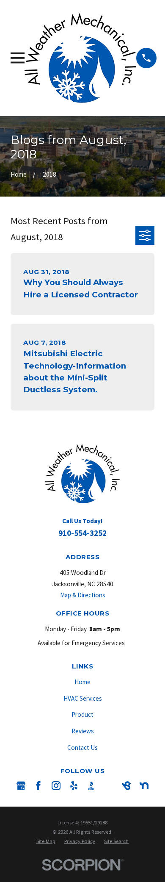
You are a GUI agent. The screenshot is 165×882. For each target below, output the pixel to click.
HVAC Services (82, 698)
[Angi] (108, 785)
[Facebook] (38, 785)
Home (82, 682)
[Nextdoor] (144, 785)
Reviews (83, 731)
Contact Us (82, 747)
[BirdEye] (126, 785)
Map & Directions (82, 595)
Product (83, 714)
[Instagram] (56, 785)
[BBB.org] (91, 785)
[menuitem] (45, 841)
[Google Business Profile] (20, 785)
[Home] (80, 57)
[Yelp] (73, 785)
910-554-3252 (82, 533)
